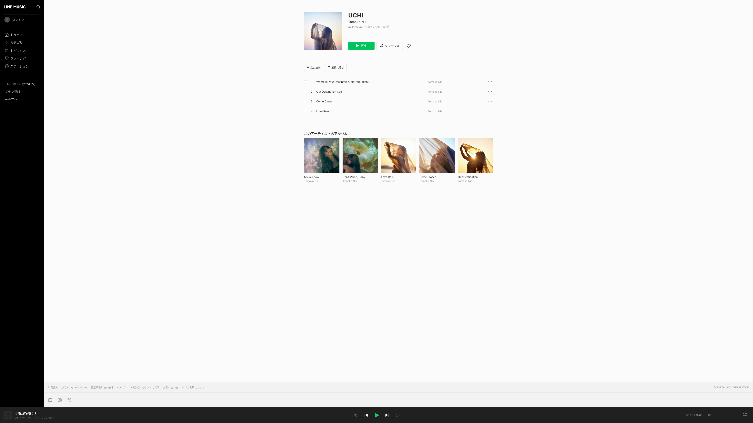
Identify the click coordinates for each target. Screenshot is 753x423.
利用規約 (53, 387)
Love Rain (322, 111)
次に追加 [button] (315, 67)
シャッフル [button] (392, 46)
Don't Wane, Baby (360, 177)
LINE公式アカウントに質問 (143, 387)
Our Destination (326, 91)
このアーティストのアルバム (327, 134)
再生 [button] (363, 46)
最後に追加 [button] (337, 67)
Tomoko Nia (357, 22)
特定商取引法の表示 (102, 387)
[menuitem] (22, 35)
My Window (319, 177)
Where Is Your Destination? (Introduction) (342, 81)
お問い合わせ (170, 387)
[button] (376, 415)
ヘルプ (121, 387)
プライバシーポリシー (74, 387)
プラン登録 (12, 92)
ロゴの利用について (193, 387)
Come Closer (324, 101)
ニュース (11, 98)
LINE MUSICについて (20, 84)
